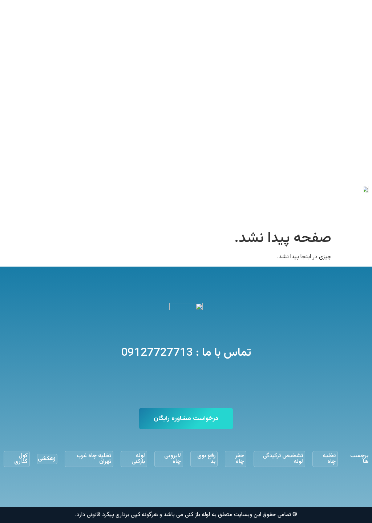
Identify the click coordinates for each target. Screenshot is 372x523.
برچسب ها (359, 458)
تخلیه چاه (329, 458)
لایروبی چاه (172, 458)
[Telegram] (196, 383)
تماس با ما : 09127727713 (186, 353)
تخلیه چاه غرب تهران (94, 458)
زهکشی (46, 458)
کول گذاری (21, 458)
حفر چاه (239, 458)
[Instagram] (175, 383)
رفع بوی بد (206, 458)
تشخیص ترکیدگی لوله (283, 458)
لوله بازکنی (138, 458)
